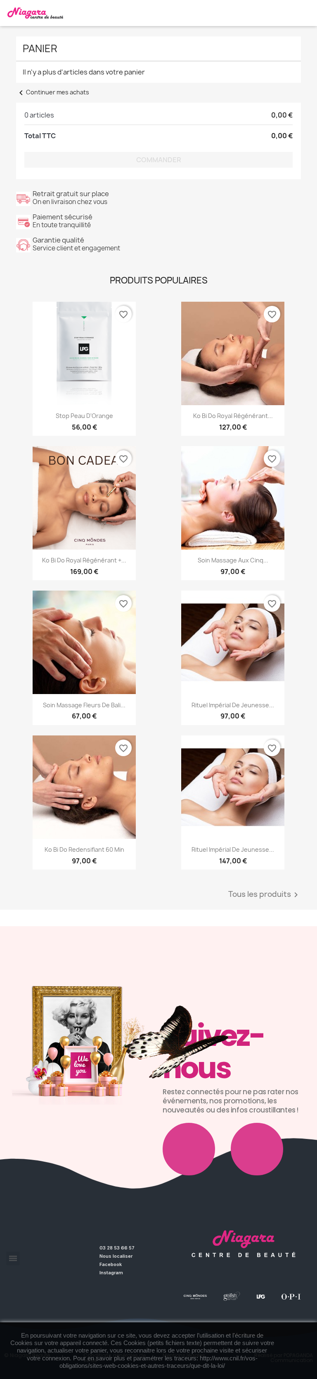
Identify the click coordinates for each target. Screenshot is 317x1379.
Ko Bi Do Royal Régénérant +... (84, 560)
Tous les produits (264, 895)
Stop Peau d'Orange (84, 416)
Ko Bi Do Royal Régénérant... (233, 416)
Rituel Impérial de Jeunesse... (233, 705)
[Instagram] (257, 1149)
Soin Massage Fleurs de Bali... (84, 705)
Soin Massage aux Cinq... (233, 560)
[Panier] (303, 17)
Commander (158, 159)
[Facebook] (189, 1149)
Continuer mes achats (52, 92)
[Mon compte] (306, 8)
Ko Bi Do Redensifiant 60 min (84, 849)
